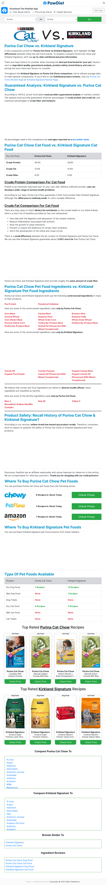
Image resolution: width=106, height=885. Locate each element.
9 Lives (10, 759)
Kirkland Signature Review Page (42, 79)
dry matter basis (80, 139)
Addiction (11, 766)
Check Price (15, 681)
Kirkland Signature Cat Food (19, 869)
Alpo (9, 814)
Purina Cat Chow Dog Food (19, 860)
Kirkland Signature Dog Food (20, 866)
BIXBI (9, 784)
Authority (11, 778)
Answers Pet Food (15, 823)
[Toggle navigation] (3, 3)
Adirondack (12, 769)
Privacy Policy (43, 882)
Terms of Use (31, 882)
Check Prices (86, 495)
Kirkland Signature (15, 842)
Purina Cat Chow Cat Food (19, 863)
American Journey (15, 772)
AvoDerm (11, 781)
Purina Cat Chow (14, 845)
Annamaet (11, 775)
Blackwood (12, 787)
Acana (10, 762)
